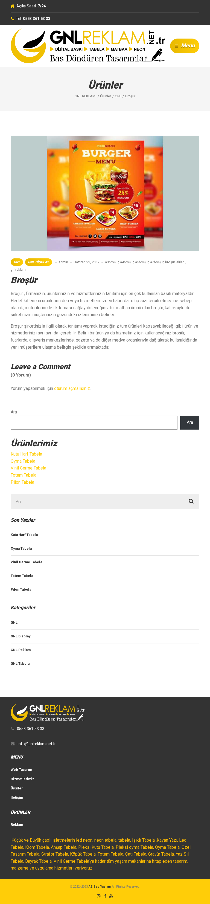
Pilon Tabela (22, 482)
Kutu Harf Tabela (26, 454)
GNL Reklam (21, 650)
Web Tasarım (21, 770)
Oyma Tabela (23, 461)
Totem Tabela (23, 475)
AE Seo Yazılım (100, 886)
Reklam (17, 825)
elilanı (180, 262)
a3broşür (111, 262)
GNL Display (38, 262)
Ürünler (17, 788)
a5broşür (141, 262)
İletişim (17, 797)
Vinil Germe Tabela (28, 468)
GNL (17, 262)
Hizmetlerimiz (22, 779)
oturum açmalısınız (72, 388)
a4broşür (126, 262)
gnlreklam (18, 269)
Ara (14, 412)
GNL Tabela (20, 663)
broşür (170, 262)
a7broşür (157, 262)
